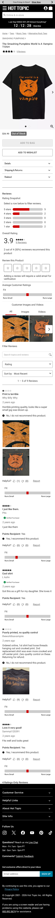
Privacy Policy (12, 889)
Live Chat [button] (33, 842)
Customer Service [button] (13, 792)
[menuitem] (51, 8)
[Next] (52, 2)
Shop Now (36, 2)
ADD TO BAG (27, 142)
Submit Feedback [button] (25, 856)
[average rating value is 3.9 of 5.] (10, 51)
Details (8, 163)
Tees (12, 33)
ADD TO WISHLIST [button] (27, 152)
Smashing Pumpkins (13, 38)
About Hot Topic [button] (11, 808)
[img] (4, 832)
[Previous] (3, 2)
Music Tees (21, 33)
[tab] (27, 92)
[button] (4, 8)
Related (8, 176)
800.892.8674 (9, 911)
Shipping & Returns (13, 170)
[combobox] (27, 15)
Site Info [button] (7, 816)
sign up (46, 874)
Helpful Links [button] (10, 800)
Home (4, 33)
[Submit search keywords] (4, 15)
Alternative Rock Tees (37, 33)
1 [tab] (25, 126)
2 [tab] (29, 126)
